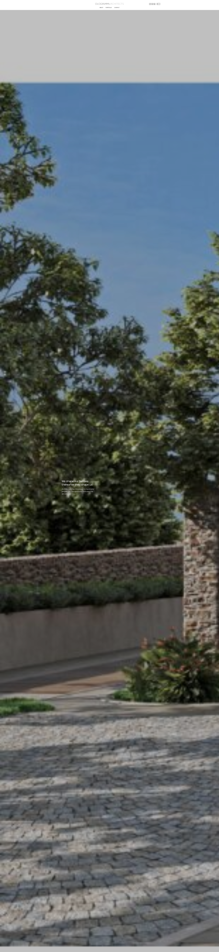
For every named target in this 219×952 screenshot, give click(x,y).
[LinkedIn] (154, 4)
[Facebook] (150, 4)
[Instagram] (152, 4)
